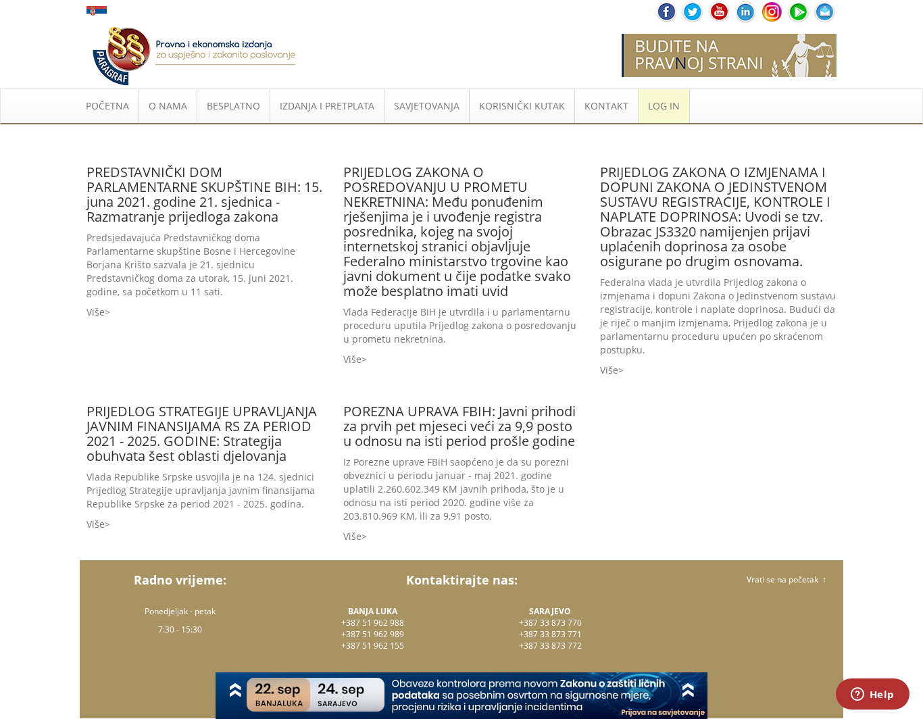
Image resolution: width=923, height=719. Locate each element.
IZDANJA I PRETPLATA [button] (327, 105)
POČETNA (107, 105)
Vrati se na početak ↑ (786, 579)
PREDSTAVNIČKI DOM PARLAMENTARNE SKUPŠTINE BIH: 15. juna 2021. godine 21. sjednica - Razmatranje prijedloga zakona (204, 194)
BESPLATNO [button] (233, 105)
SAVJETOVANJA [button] (426, 105)
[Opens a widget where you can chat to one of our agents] (872, 695)
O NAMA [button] (168, 105)
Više (95, 311)
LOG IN (664, 105)
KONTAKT (606, 105)
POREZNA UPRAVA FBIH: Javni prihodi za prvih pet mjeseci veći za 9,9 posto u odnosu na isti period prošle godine (459, 426)
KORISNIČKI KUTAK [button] (522, 105)
